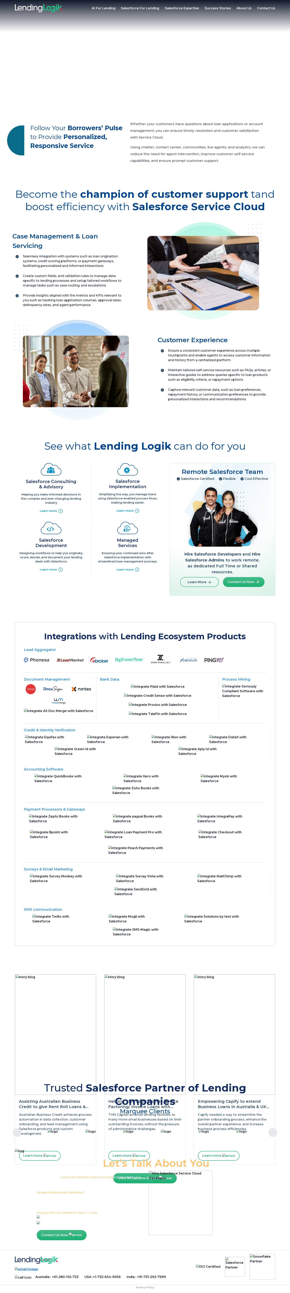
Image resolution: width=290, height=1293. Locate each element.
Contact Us (266, 8)
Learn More (197, 582)
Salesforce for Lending (140, 8)
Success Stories (218, 8)
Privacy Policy (145, 1287)
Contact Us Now (241, 582)
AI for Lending (103, 8)
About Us (244, 8)
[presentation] (17, 1132)
